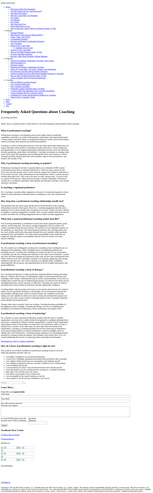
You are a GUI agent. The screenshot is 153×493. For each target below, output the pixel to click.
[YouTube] (20, 454)
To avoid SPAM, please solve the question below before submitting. (14, 419)
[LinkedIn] (2, 454)
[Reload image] (32, 421)
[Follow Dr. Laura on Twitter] (20, 448)
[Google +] (20, 461)
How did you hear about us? (11, 403)
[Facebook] (2, 448)
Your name (5, 394)
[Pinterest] (2, 461)
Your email (5, 399)
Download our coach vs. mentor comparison (17, 341)
